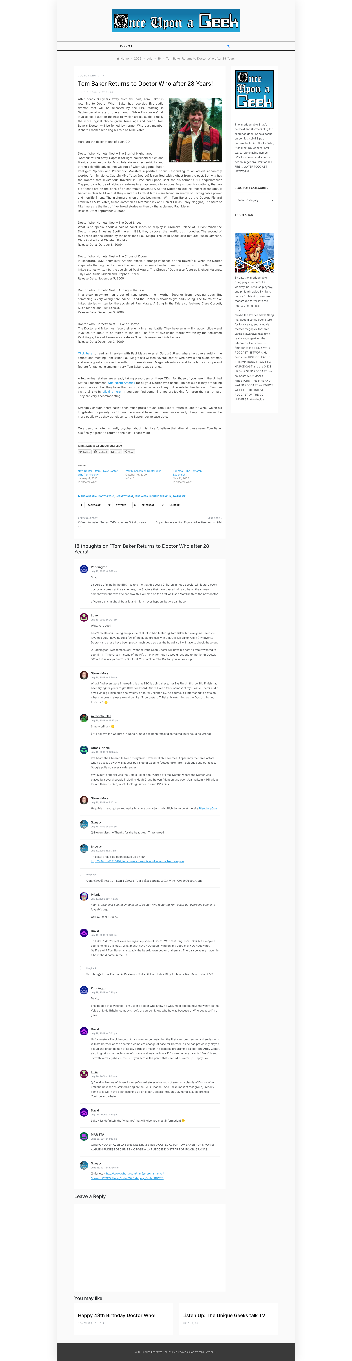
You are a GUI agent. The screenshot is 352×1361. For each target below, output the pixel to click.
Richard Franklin (160, 496)
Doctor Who (87, 75)
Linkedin (175, 505)
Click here (85, 353)
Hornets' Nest (124, 496)
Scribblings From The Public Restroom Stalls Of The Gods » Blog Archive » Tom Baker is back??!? (150, 974)
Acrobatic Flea (101, 716)
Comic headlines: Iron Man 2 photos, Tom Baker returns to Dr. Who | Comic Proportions (144, 880)
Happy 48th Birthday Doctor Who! (117, 1315)
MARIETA (97, 1134)
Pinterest (148, 505)
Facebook (94, 505)
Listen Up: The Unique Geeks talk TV (223, 1315)
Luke (94, 615)
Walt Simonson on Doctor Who (143, 470)
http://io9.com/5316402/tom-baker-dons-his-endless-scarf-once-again (137, 861)
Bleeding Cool (208, 808)
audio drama (89, 496)
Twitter (121, 505)
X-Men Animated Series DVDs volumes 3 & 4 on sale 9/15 (112, 525)
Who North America (121, 383)
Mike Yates (141, 496)
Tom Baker (179, 496)
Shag (109, 92)
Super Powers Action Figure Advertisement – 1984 (189, 522)
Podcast (126, 46)
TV (103, 75)
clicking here (111, 391)
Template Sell (207, 1352)
